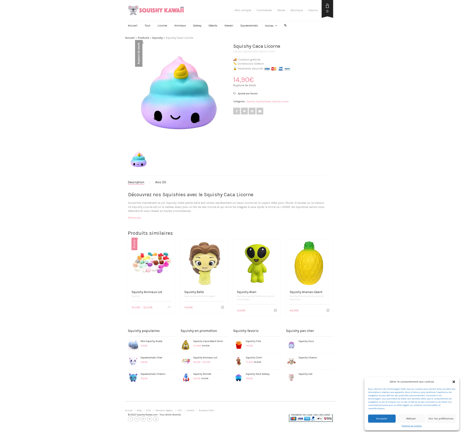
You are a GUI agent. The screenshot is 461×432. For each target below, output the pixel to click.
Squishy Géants (307, 296)
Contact (190, 410)
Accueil (132, 25)
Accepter (381, 418)
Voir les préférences (441, 418)
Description (136, 182)
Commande (264, 10)
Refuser (411, 418)
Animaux (180, 25)
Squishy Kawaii (250, 51)
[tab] (139, 182)
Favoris (313, 10)
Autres (269, 25)
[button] (454, 382)
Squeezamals (249, 25)
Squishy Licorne (267, 51)
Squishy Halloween (255, 296)
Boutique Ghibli (206, 410)
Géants (213, 25)
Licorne (162, 25)
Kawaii (229, 25)
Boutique (297, 10)
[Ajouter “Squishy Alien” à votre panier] (275, 311)
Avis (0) (160, 182)
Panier (281, 10)
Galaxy (197, 25)
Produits (143, 37)
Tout (147, 25)
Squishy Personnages (204, 296)
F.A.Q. (148, 410)
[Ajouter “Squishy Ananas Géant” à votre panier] (328, 311)
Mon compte (243, 10)
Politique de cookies (412, 426)
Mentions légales (164, 410)
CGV (180, 410)
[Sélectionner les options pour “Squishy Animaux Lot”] (169, 307)
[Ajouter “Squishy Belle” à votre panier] (222, 307)
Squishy (157, 37)
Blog (139, 410)
